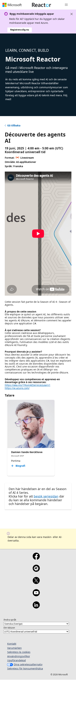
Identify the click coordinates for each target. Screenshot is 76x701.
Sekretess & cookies (18, 652)
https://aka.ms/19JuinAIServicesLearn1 (27, 385)
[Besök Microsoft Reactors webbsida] (41, 5)
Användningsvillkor (18, 656)
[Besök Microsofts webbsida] (12, 5)
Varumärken (14, 648)
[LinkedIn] (36, 607)
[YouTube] (36, 595)
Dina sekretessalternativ (28, 664)
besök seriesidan (46, 496)
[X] (36, 583)
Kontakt (11, 643)
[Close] (71, 14)
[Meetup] (36, 570)
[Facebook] (36, 558)
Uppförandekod (16, 660)
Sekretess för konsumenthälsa (25, 668)
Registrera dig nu (19, 29)
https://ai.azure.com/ (17, 388)
